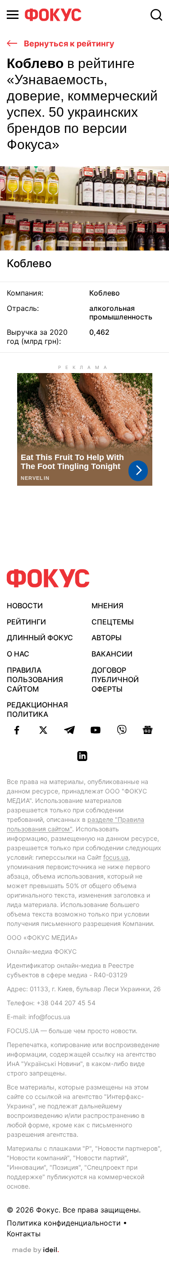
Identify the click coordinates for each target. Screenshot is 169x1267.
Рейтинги (26, 621)
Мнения (107, 605)
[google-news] (148, 730)
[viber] (121, 730)
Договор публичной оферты (115, 679)
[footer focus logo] (48, 578)
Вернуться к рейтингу (68, 43)
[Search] (156, 15)
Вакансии (111, 653)
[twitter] (43, 730)
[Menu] (12, 14)
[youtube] (95, 730)
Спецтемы (112, 621)
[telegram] (69, 730)
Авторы (106, 637)
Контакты (24, 1233)
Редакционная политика (37, 709)
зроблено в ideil (35, 1250)
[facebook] (17, 730)
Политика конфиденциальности (64, 1222)
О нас (18, 653)
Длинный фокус (40, 637)
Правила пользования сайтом (35, 679)
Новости (25, 605)
